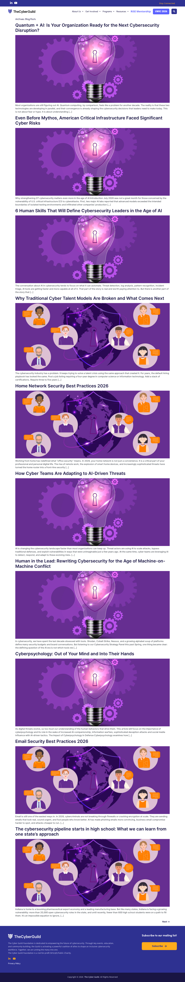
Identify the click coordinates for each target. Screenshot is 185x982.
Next (166, 921)
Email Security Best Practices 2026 (51, 741)
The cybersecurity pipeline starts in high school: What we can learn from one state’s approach (90, 831)
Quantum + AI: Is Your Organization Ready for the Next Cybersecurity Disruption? (87, 27)
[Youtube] (15, 3)
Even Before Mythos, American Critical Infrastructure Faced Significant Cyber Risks (88, 120)
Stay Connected (167, 3)
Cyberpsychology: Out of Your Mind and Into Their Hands (74, 653)
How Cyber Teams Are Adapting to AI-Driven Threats (70, 473)
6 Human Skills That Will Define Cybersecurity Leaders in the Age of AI (88, 210)
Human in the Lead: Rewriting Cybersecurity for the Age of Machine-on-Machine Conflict (90, 563)
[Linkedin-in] (11, 3)
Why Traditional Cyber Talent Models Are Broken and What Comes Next (89, 298)
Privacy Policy (14, 963)
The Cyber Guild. (92, 977)
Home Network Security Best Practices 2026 (61, 385)
